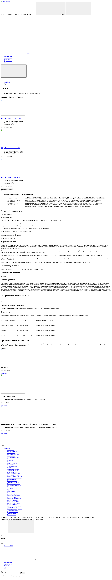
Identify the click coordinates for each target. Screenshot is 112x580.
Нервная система (12, 487)
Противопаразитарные (13, 503)
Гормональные (11, 464)
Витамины (10, 460)
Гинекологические (12, 463)
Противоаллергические (13, 495)
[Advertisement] (56, 29)
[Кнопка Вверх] (21, 526)
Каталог (27, 53)
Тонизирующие (11, 513)
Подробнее (4, 373)
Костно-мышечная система (14, 476)
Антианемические (12, 451)
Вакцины (9, 459)
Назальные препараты (13, 484)
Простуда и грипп (12, 494)
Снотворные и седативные (14, 509)
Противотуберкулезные (13, 504)
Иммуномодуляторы (13, 475)
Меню (62, 14)
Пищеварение (11, 491)
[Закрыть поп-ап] (1, 535)
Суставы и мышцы (12, 512)
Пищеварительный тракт (14, 492)
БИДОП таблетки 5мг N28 (10, 177)
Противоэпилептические (14, 506)
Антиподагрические (13, 454)
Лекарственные (11, 479)
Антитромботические (13, 457)
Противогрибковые (12, 500)
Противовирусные (12, 497)
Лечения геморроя (12, 481)
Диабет (9, 467)
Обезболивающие (12, 488)
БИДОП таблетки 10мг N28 (10, 148)
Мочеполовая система (13, 482)
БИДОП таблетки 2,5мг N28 (11, 118)
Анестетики (10, 450)
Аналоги (11, 189)
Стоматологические (12, 510)
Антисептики (11, 456)
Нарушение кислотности (14, 485)
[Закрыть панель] (1, 571)
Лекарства (7, 448)
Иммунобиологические (13, 473)
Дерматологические (12, 466)
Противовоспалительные (14, 498)
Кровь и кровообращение (14, 478)
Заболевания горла (12, 470)
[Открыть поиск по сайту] (78, 8)
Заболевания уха (11, 472)
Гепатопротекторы (12, 461)
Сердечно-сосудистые (13, 507)
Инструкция (4, 189)
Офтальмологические (13, 489)
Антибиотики (11, 453)
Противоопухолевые (13, 501)
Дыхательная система (13, 469)
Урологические (11, 515)
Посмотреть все (30, 559)
